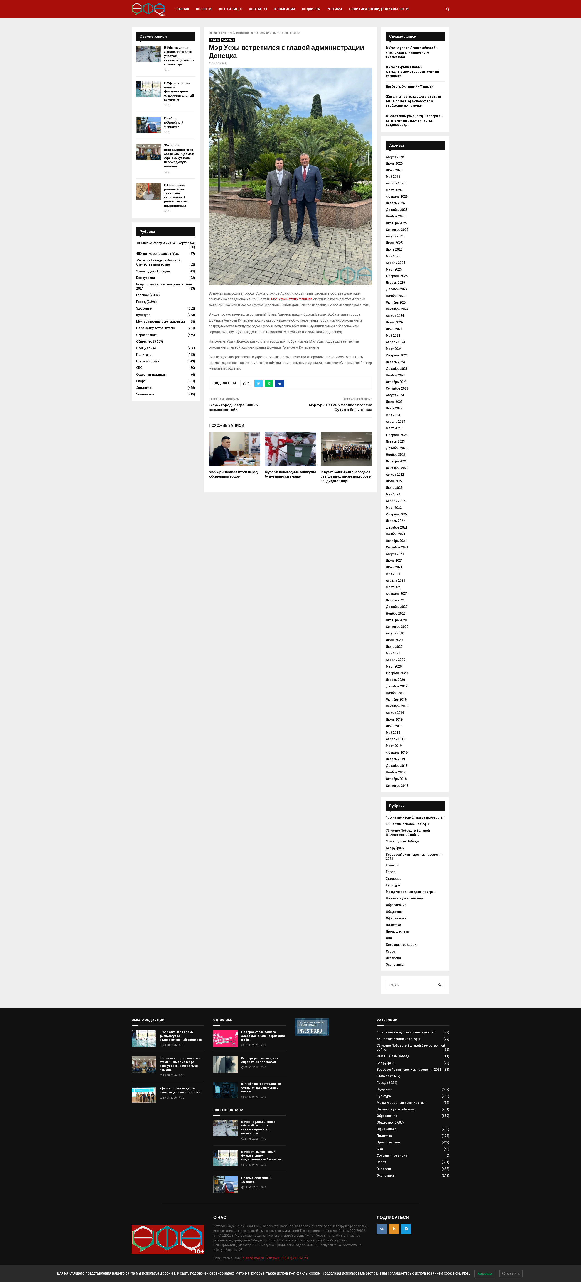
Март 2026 (394, 190)
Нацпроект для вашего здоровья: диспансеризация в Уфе (263, 1035)
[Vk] (382, 1229)
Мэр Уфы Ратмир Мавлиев (291, 299)
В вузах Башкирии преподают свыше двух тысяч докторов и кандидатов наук (346, 476)
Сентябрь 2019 (397, 706)
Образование (146, 335)
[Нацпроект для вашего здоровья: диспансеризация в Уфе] (225, 1038)
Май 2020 (393, 653)
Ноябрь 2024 (395, 296)
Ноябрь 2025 (395, 216)
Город (141, 302)
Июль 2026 (394, 163)
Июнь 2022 (394, 488)
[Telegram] (406, 1229)
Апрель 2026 (395, 183)
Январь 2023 (395, 441)
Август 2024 (395, 315)
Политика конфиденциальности (379, 9)
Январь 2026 (395, 203)
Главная (182, 9)
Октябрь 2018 (396, 779)
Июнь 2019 (394, 726)
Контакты (258, 9)
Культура (143, 315)
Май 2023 (393, 415)
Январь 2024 (395, 362)
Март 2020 (394, 666)
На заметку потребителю (155, 328)
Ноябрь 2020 (395, 613)
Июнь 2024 (394, 329)
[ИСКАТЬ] (440, 984)
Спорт (140, 381)
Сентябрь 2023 (397, 388)
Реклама (334, 9)
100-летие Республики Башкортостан (165, 243)
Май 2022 (393, 494)
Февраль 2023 (397, 435)
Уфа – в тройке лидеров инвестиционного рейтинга (180, 1090)
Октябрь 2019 (396, 699)
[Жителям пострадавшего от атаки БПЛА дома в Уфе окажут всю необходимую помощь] (148, 152)
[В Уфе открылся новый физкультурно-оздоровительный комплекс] (148, 89)
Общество (228, 40)
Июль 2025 (394, 243)
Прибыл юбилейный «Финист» (173, 123)
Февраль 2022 (397, 514)
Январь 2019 (395, 759)
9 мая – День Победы (153, 271)
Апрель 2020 (395, 660)
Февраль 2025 (397, 276)
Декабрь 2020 (396, 607)
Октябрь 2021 (396, 541)
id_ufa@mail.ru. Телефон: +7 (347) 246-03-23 (275, 1258)
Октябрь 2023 (396, 382)
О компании (284, 9)
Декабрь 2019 (396, 686)
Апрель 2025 (395, 263)
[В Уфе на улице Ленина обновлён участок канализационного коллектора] (148, 54)
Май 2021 (393, 574)
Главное (214, 40)
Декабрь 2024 (396, 289)
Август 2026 (395, 157)
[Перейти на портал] (312, 1034)
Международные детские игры (160, 321)
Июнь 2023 (394, 408)
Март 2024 (394, 349)
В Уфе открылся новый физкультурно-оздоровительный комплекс (179, 91)
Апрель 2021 (395, 580)
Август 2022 (395, 474)
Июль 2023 (394, 402)
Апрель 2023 (395, 421)
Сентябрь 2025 (397, 230)
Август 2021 (395, 554)
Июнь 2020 (394, 646)
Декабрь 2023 (396, 368)
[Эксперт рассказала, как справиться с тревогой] (225, 1064)
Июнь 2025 (394, 249)
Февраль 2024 (397, 355)
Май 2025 (393, 256)
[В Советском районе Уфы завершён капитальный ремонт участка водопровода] (148, 191)
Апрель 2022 (395, 501)
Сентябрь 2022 (397, 468)
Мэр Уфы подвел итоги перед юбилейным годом (233, 474)
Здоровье (144, 308)
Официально (146, 348)
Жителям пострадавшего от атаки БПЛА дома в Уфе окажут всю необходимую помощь (179, 156)
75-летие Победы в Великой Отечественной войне (158, 262)
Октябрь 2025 (396, 223)
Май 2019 (393, 732)
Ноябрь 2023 (395, 375)
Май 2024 (393, 335)
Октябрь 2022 (396, 461)
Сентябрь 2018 (397, 785)
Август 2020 (395, 633)
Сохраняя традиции (151, 374)
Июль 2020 (394, 640)
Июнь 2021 (394, 567)
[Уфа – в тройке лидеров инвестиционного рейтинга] (144, 1095)
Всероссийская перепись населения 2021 (409, 1069)
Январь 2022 (395, 521)
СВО (139, 368)
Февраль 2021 (397, 593)
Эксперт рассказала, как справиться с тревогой (259, 1060)
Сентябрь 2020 (397, 627)
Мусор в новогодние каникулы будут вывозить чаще (290, 474)
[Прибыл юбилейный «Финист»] (148, 125)
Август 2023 (395, 395)
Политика (143, 354)
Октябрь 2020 (396, 620)
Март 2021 (394, 587)
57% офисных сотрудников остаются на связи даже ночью (261, 1087)
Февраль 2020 (397, 673)
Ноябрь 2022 (395, 454)
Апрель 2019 (395, 739)
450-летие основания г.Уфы (158, 254)
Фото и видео (230, 9)
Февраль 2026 (397, 196)
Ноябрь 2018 (395, 772)
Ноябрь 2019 (395, 693)
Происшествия (147, 361)
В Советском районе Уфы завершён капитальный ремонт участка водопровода (176, 195)
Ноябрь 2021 (395, 534)
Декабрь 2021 (396, 527)
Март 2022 (394, 507)
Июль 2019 (394, 719)
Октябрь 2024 (396, 302)
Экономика (145, 394)
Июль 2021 (394, 560)
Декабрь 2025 (396, 210)
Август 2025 (395, 236)
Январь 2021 (395, 600)
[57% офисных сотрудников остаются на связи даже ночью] (225, 1090)
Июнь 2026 (394, 170)
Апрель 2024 (395, 342)
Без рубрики (145, 278)
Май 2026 (393, 176)
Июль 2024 (394, 322)
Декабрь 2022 (396, 448)
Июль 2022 (394, 481)
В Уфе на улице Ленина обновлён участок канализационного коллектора (411, 52)
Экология (143, 388)
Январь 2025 (395, 282)
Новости (204, 9)
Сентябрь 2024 (397, 309)
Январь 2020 (395, 680)
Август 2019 (395, 712)
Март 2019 (394, 746)
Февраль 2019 (397, 752)
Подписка (311, 9)
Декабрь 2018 (396, 766)
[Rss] (394, 1229)
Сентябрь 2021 (397, 547)
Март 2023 (394, 428)
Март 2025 (394, 269)
